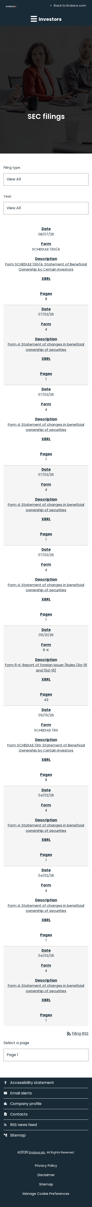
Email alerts (18, 1093)
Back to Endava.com (69, 5)
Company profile (23, 1103)
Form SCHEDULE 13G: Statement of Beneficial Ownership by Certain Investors (46, 748)
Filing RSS (77, 1033)
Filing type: (12, 167)
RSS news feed (20, 1124)
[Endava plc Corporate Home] (11, 6)
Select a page (16, 1043)
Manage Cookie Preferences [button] (46, 1193)
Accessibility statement (29, 1082)
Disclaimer (46, 1175)
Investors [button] (50, 19)
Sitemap (15, 1135)
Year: (8, 196)
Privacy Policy (46, 1165)
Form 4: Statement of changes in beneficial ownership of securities (46, 347)
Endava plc (37, 1152)
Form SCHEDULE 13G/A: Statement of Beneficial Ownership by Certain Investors (46, 267)
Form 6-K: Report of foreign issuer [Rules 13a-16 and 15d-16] (46, 667)
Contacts (16, 1114)
